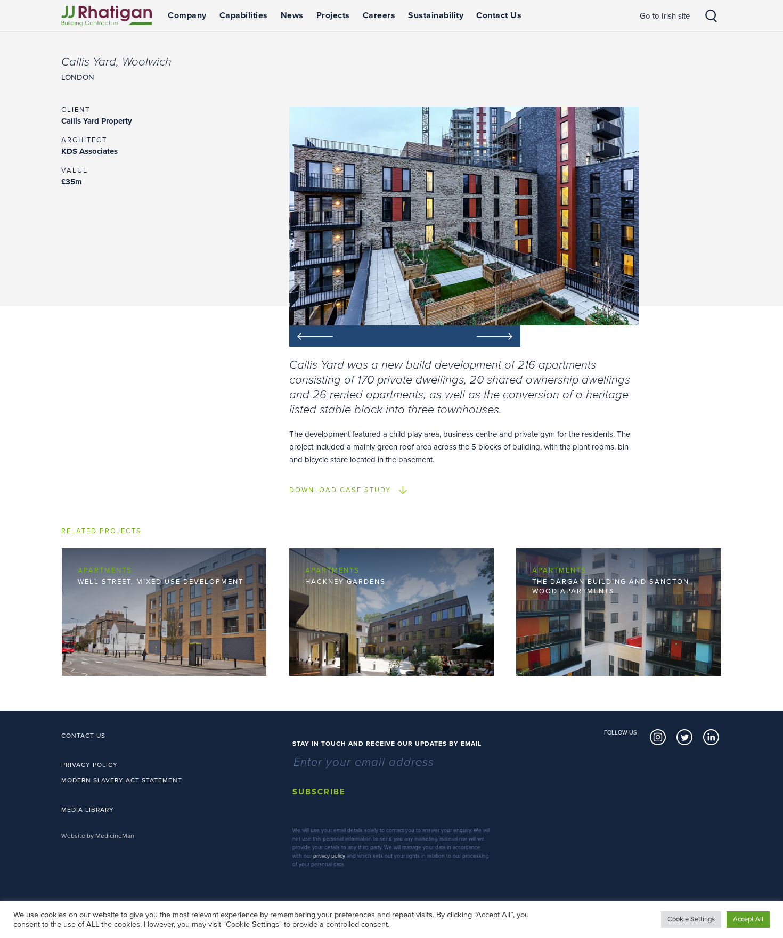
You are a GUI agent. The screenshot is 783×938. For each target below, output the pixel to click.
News (292, 15)
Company (187, 15)
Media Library (87, 809)
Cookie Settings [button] (691, 919)
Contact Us (498, 15)
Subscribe (319, 791)
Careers (379, 15)
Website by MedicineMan (97, 835)
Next (462, 336)
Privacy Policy (89, 765)
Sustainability (435, 15)
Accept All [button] (748, 919)
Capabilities (243, 15)
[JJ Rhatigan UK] (106, 16)
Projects (333, 15)
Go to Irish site (665, 16)
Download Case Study (340, 490)
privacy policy (329, 856)
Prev (347, 336)
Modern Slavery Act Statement (121, 780)
